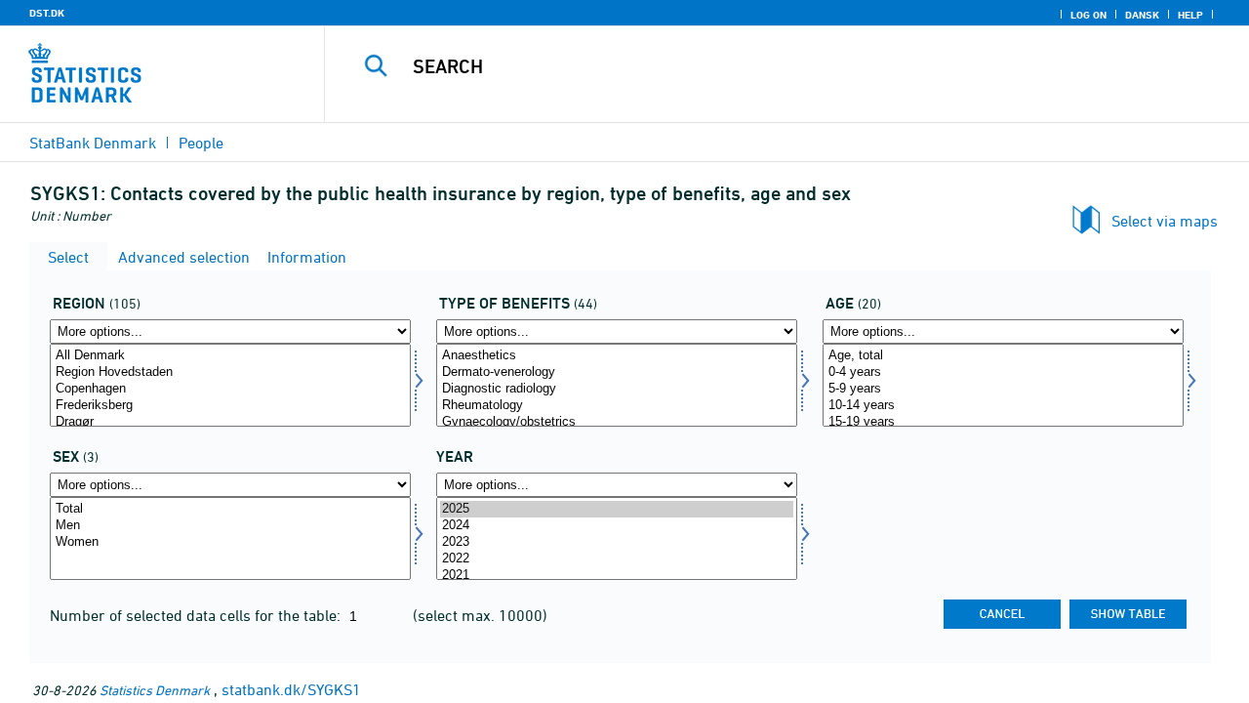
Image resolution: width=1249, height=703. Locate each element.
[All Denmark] (230, 356)
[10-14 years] (1003, 405)
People (201, 142)
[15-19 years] (1003, 422)
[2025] (616, 509)
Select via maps (1164, 220)
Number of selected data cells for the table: (197, 615)
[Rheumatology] (616, 405)
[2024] (616, 525)
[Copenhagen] (230, 389)
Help (1190, 14)
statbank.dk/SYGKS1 (291, 689)
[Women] (230, 542)
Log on (1088, 14)
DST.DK (46, 13)
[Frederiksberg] (230, 405)
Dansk (1142, 14)
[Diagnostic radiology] (616, 389)
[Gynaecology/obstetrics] (616, 422)
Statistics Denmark (155, 690)
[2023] (616, 542)
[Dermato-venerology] (616, 372)
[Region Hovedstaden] (230, 372)
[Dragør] (230, 422)
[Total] (230, 509)
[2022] (616, 559)
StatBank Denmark (92, 142)
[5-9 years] (1003, 389)
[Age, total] (1003, 356)
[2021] (616, 575)
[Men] (230, 525)
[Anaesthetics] (616, 356)
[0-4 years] (1003, 372)
